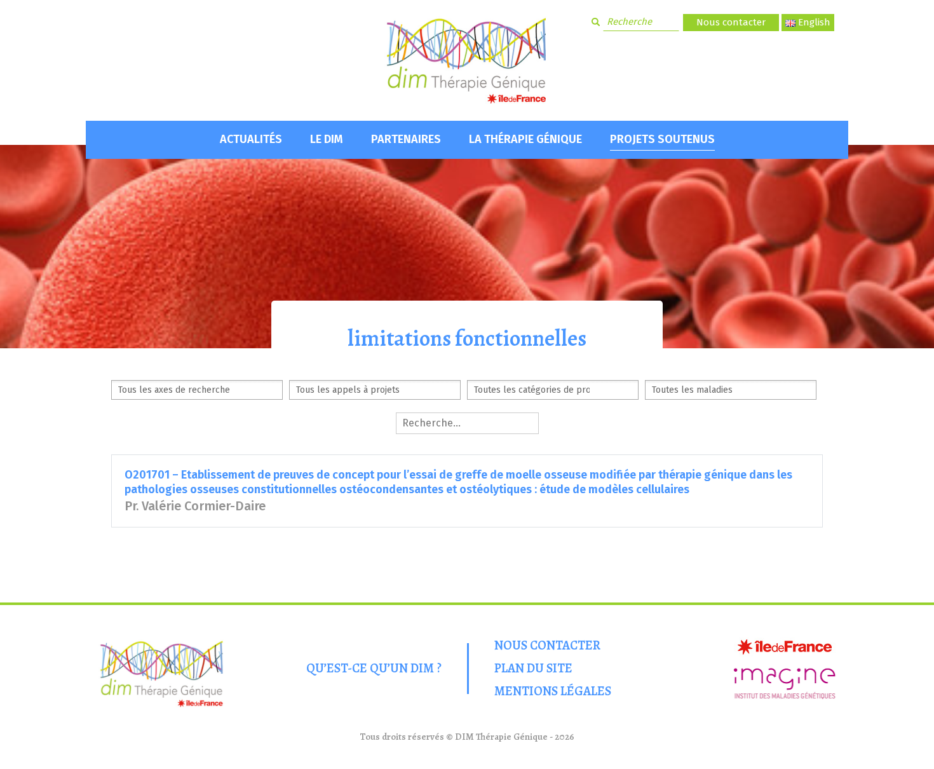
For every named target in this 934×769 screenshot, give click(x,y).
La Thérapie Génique (525, 139)
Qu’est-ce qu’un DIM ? (374, 668)
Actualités (251, 139)
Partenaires (406, 139)
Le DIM (326, 139)
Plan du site (533, 668)
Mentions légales (552, 691)
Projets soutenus (662, 139)
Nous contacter (731, 22)
